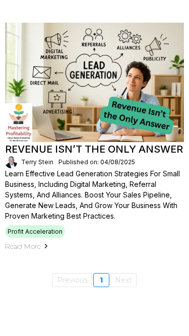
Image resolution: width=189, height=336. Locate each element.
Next (123, 280)
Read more (23, 246)
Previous (72, 280)
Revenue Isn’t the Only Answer (94, 149)
